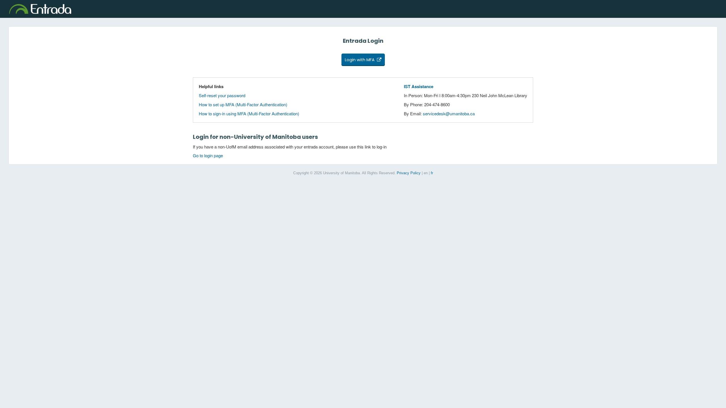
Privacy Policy (409, 173)
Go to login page (208, 155)
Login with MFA (360, 60)
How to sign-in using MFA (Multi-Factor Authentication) (249, 113)
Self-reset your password (222, 95)
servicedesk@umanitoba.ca (449, 113)
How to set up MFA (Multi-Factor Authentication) (243, 104)
